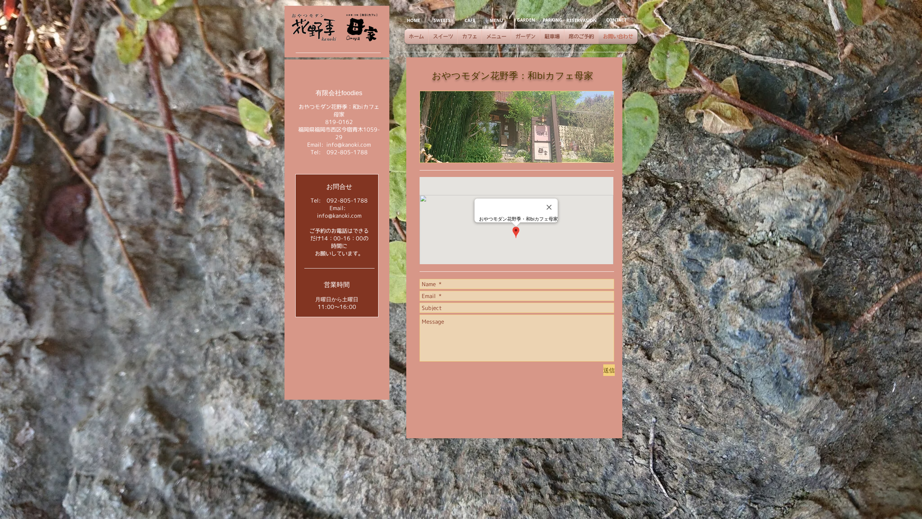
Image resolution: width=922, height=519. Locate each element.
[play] (598, 156)
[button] (517, 127)
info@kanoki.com (348, 144)
